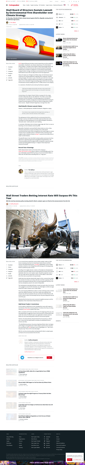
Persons (20, 441)
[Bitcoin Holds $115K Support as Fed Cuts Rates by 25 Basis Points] (11, 383)
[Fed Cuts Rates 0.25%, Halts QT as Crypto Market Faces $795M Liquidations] (11, 372)
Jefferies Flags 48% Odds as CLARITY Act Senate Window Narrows (69, 55)
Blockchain (9, 443)
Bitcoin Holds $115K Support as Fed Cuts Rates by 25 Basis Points (35, 382)
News (24, 5)
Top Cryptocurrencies (64, 9)
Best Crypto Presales (35, 441)
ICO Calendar (42, 5)
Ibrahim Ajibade (23, 384)
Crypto (8, 441)
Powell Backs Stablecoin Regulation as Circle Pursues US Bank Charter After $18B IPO (34, 416)
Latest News (60, 34)
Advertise (63, 1)
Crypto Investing (34, 5)
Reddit (9, 75)
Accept (69, 459)
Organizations (22, 439)
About (51, 1)
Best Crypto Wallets (35, 447)
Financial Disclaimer (60, 447)
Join (49, 357)
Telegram (10, 73)
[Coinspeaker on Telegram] (73, 1)
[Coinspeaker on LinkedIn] (76, 1)
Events (58, 321)
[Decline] (82, 454)
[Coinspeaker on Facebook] (69, 1)
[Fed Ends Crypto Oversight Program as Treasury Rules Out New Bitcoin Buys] (11, 394)
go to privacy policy (77, 459)
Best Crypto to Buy (35, 436)
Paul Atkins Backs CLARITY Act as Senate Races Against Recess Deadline (70, 48)
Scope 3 (37, 134)
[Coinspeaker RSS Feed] (78, 1)
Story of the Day (34, 369)
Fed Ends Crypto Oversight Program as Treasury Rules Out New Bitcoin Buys (35, 394)
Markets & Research (57, 5)
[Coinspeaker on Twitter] (71, 1)
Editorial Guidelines (60, 443)
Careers (58, 441)
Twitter (9, 69)
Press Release (9, 445)
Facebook (10, 67)
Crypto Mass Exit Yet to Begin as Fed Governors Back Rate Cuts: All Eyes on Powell (36, 405)
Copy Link (10, 80)
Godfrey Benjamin (14, 203)
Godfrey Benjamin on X (29, 351)
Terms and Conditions (61, 445)
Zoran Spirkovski (23, 374)
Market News (21, 335)
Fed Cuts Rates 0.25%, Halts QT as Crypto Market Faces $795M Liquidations (34, 371)
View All (76, 281)
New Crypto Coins (35, 443)
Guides (27, 5)
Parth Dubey (22, 408)
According (37, 264)
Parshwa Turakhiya (24, 419)
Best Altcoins (34, 439)
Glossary (21, 447)
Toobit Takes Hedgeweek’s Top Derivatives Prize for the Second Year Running (70, 63)
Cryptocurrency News (23, 369)
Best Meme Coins (35, 445)
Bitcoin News (21, 380)
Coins (20, 436)
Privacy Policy (59, 449)
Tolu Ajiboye (13, 22)
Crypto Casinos (49, 5)
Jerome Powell (26, 309)
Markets (8, 439)
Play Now (71, 462)
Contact (56, 1)
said (30, 327)
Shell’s (20, 63)
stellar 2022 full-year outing (25, 151)
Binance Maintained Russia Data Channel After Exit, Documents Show (70, 40)
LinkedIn (10, 77)
